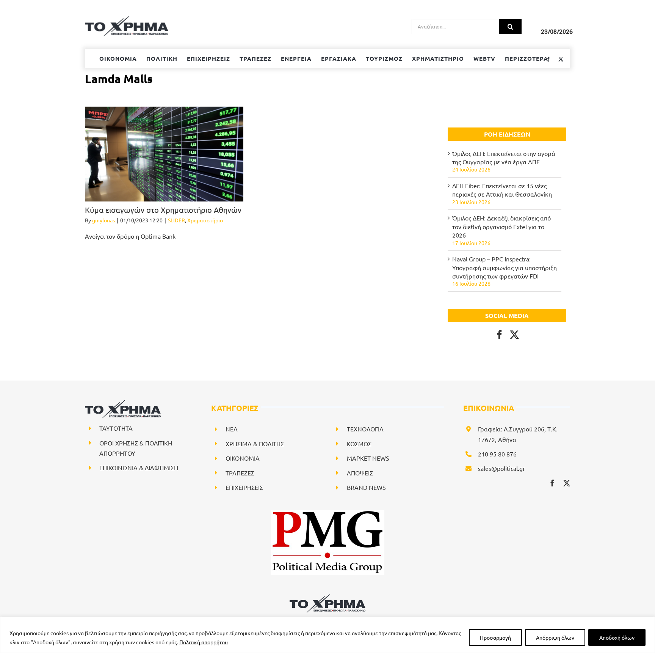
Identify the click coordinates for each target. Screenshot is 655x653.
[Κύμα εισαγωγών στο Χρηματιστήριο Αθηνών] (164, 154)
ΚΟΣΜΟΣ (359, 443)
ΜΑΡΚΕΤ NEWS (368, 458)
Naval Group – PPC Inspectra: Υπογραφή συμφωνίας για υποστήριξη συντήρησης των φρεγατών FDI (504, 267)
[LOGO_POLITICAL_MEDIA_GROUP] (327, 513)
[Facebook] (499, 334)
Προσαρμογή (495, 637)
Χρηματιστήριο (205, 220)
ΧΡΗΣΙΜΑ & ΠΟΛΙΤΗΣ (255, 443)
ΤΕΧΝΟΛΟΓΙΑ (365, 429)
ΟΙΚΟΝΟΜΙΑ (243, 458)
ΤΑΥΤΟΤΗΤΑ (116, 428)
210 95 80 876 (497, 454)
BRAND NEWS (366, 487)
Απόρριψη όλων (555, 637)
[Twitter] (514, 334)
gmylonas (103, 220)
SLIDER (176, 220)
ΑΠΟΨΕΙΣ (360, 473)
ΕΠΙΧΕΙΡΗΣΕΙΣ (244, 487)
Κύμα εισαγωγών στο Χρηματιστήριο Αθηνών (164, 209)
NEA (232, 429)
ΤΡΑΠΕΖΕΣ (240, 473)
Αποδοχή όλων (617, 637)
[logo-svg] (327, 597)
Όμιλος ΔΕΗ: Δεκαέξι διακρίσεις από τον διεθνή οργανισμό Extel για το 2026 (501, 226)
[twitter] (566, 483)
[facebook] (552, 483)
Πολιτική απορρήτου (203, 642)
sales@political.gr (501, 468)
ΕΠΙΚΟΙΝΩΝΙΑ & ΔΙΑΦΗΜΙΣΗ (138, 467)
